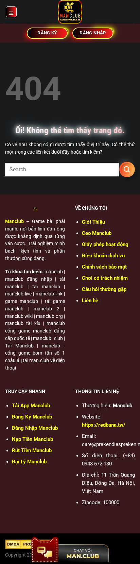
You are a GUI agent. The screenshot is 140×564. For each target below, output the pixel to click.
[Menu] (11, 11)
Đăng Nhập (35, 428)
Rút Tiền (32, 450)
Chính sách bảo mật (104, 267)
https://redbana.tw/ (103, 425)
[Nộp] (127, 169)
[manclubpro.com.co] (70, 12)
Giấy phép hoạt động (105, 244)
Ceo (96, 233)
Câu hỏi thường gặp (104, 289)
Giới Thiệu (93, 222)
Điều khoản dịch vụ (103, 256)
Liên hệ (90, 300)
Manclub (14, 221)
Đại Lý (29, 462)
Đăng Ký (32, 417)
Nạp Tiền (32, 439)
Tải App (31, 406)
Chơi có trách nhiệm (105, 278)
